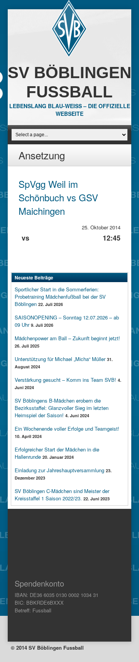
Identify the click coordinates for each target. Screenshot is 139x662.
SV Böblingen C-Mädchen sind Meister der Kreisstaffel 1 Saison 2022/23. (62, 494)
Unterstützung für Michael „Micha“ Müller (60, 359)
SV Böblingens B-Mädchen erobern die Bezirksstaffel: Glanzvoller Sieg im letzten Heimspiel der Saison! (61, 408)
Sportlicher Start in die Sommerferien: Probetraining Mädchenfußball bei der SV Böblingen (60, 297)
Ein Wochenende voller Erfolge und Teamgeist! (67, 428)
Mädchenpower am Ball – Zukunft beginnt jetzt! (67, 338)
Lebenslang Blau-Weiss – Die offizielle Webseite (69, 109)
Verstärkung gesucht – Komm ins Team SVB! (65, 379)
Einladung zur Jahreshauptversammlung (59, 470)
